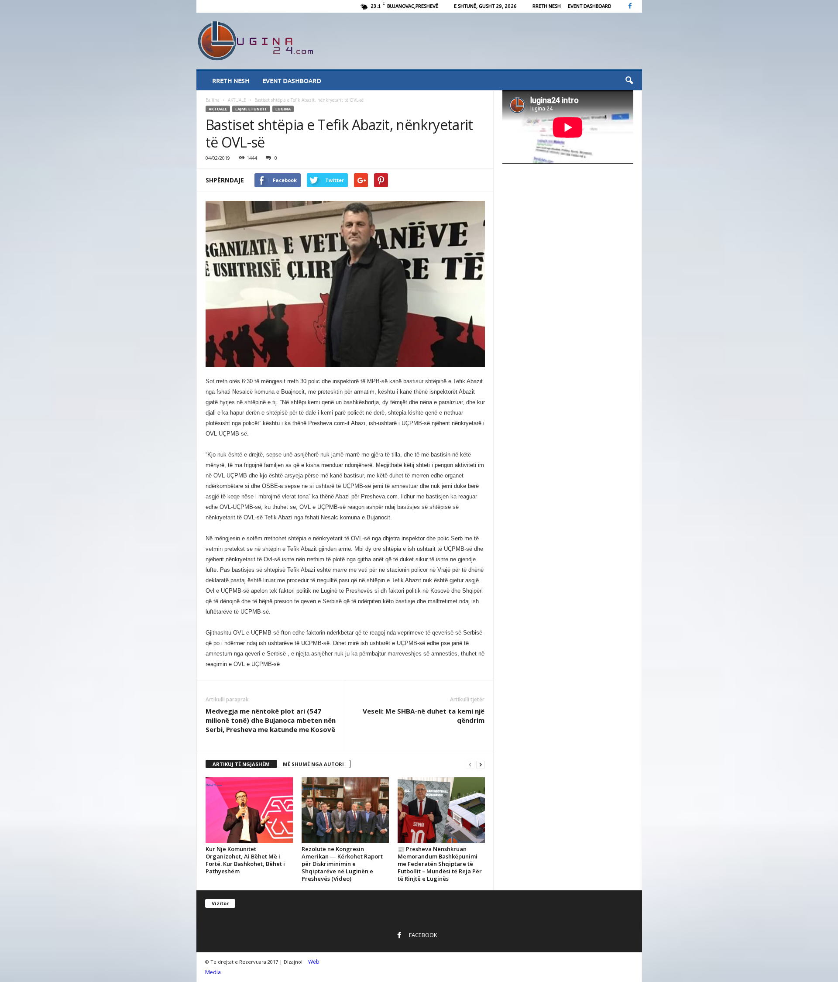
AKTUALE (237, 100)
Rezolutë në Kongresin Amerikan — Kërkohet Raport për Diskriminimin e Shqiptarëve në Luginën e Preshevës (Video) (342, 863)
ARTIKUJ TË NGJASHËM (241, 764)
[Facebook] (630, 6)
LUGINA (283, 109)
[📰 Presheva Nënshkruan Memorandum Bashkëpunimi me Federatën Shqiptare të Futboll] (441, 810)
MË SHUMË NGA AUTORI (313, 764)
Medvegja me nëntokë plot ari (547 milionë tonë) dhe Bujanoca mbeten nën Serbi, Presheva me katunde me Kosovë (271, 720)
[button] (629, 80)
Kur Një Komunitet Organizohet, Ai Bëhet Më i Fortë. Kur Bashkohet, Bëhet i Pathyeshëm (245, 860)
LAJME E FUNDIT (251, 109)
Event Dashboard (589, 6)
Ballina (213, 100)
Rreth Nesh (546, 6)
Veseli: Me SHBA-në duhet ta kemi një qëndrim (423, 715)
